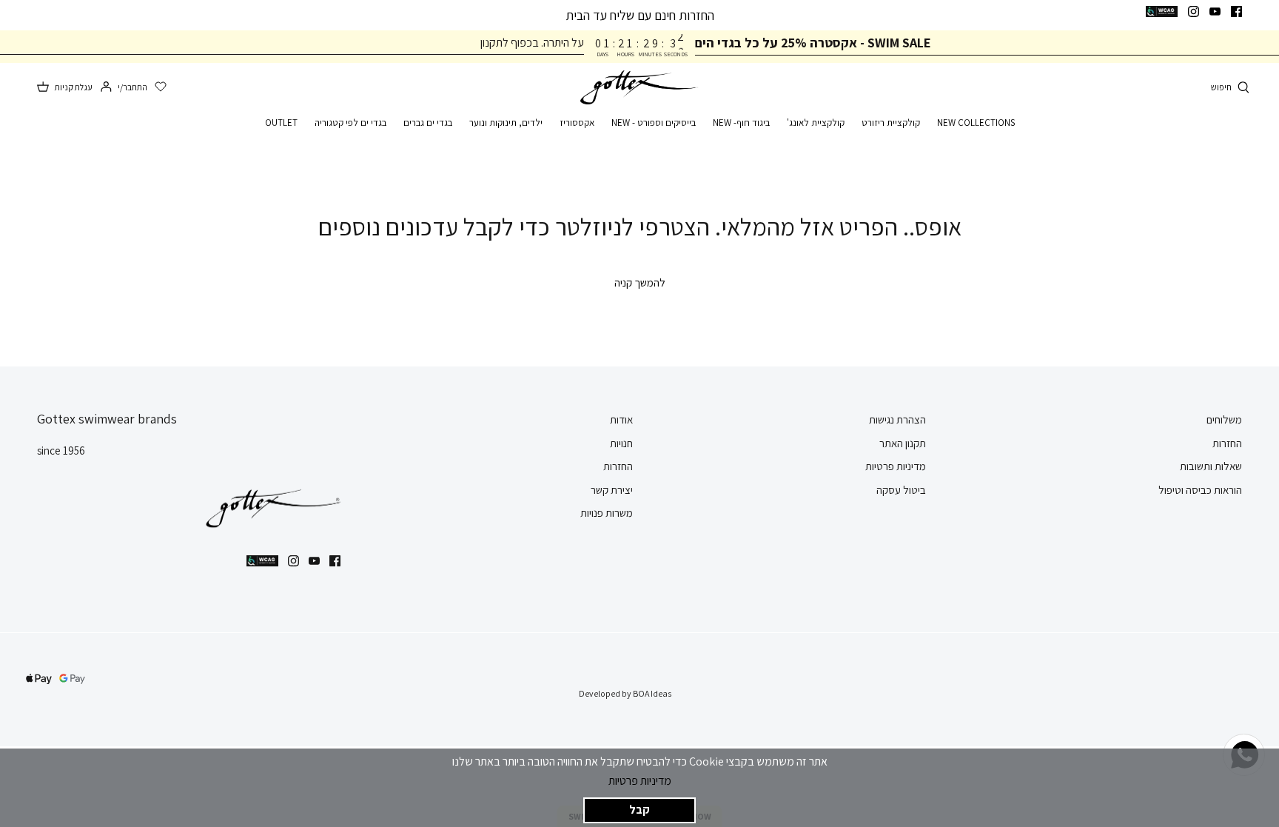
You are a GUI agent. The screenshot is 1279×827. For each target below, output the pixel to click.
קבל (639, 809)
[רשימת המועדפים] (161, 87)
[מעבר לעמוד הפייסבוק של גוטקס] (1236, 11)
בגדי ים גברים (427, 122)
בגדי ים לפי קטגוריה (350, 122)
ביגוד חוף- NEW (741, 122)
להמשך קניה (639, 282)
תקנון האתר (902, 443)
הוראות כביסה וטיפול (1200, 490)
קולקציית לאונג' (816, 122)
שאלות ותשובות (1211, 466)
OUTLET (281, 122)
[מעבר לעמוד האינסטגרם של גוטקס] (1193, 11)
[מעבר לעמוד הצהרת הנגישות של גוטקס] (1162, 11)
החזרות (1227, 443)
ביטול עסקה (901, 490)
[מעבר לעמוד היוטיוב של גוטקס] (1215, 11)
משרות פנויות (606, 513)
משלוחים (1224, 419)
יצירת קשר (612, 490)
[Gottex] (639, 87)
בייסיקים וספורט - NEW (653, 122)
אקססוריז (577, 122)
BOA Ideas (652, 693)
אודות (621, 419)
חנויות (621, 443)
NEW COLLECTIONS (976, 122)
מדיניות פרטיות (639, 781)
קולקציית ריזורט (891, 122)
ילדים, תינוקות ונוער (506, 122)
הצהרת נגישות (897, 419)
